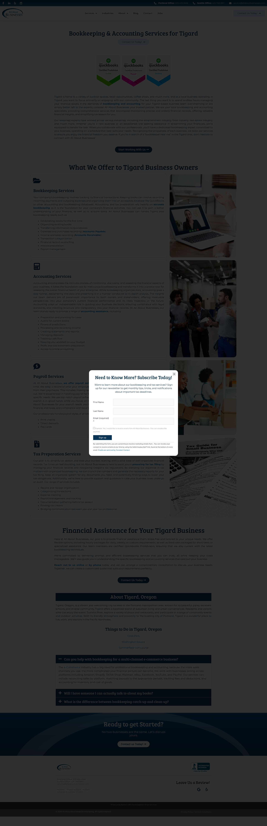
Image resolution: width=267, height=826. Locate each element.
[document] (133, 413)
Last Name (98, 411)
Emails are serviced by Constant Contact (114, 450)
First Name (98, 402)
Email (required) (101, 420)
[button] (174, 374)
